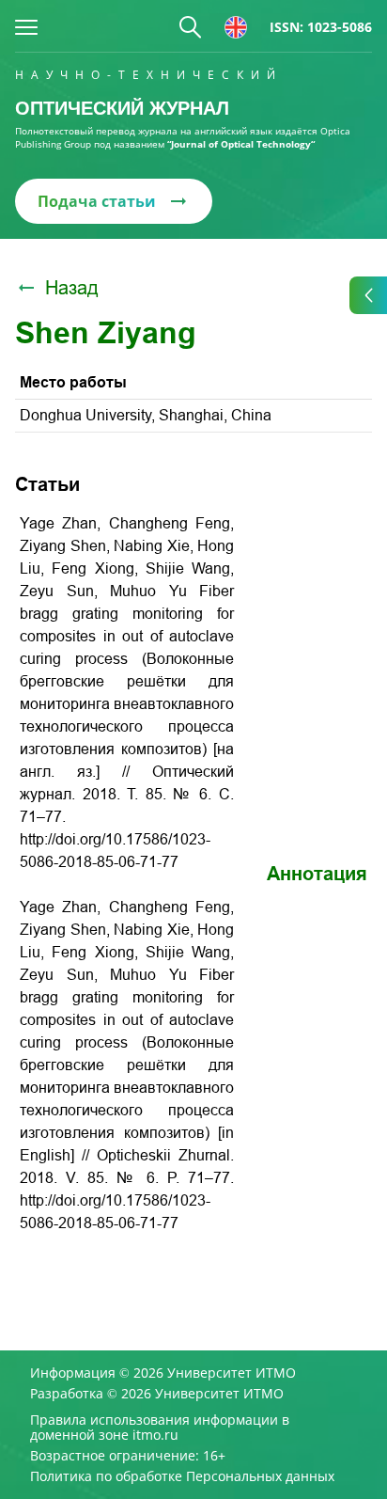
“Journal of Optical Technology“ (241, 143)
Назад (72, 287)
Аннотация (317, 873)
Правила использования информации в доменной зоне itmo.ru (159, 1427)
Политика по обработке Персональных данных (182, 1476)
